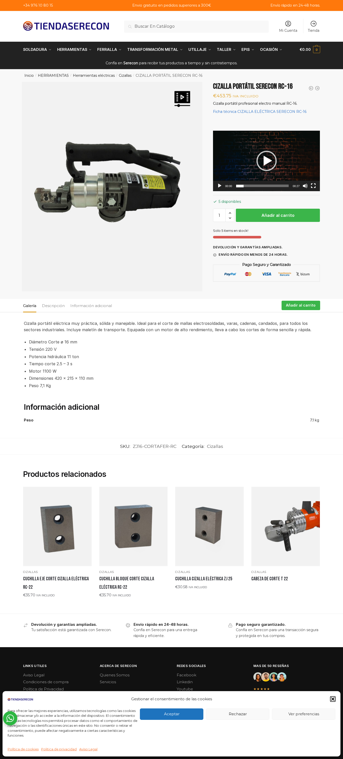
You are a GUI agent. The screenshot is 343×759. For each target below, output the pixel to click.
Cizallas (125, 75)
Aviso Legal (88, 749)
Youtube (185, 689)
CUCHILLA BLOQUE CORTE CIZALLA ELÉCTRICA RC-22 (126, 583)
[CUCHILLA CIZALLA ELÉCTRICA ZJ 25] (209, 526)
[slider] (262, 186)
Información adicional (91, 305)
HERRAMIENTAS (53, 75)
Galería (29, 305)
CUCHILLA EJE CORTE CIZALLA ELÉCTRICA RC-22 (56, 583)
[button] (332, 699)
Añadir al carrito (278, 215)
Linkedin (185, 681)
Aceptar (171, 713)
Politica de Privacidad (43, 689)
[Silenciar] (305, 186)
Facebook (186, 675)
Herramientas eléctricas (94, 75)
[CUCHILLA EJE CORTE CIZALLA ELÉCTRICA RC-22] (57, 526)
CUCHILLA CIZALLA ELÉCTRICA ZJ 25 (203, 579)
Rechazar (238, 713)
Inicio (29, 75)
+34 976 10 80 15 (38, 5)
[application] (266, 161)
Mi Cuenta (288, 30)
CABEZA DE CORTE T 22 (269, 579)
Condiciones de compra (46, 681)
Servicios (108, 681)
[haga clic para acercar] (112, 186)
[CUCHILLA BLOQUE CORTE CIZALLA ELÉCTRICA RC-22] (133, 526)
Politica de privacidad (59, 749)
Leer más (285, 589)
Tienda (313, 30)
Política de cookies (23, 749)
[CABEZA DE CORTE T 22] (285, 526)
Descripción (53, 305)
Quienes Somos (114, 675)
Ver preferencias (303, 713)
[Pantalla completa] (313, 186)
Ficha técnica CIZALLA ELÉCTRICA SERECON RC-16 (259, 112)
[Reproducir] (219, 186)
